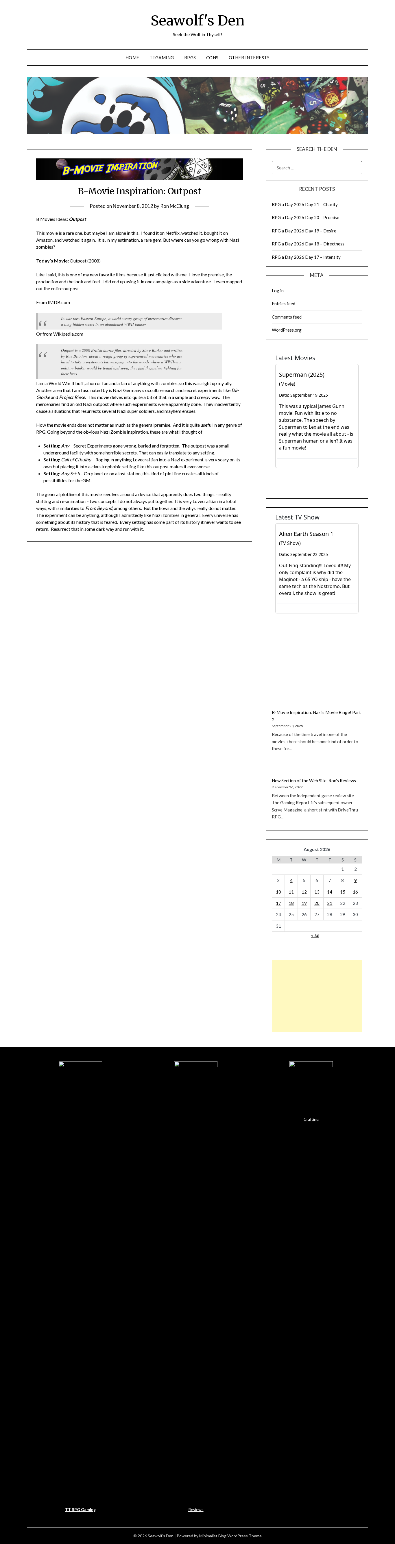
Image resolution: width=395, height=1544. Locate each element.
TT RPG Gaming (80, 1509)
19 (304, 903)
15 (342, 891)
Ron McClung (174, 206)
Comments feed (287, 316)
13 (317, 891)
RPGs (190, 57)
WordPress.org (287, 329)
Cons (212, 57)
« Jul (315, 935)
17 (278, 903)
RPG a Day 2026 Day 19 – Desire (304, 230)
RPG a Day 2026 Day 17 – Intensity (306, 257)
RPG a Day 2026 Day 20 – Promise (305, 217)
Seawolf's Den (198, 20)
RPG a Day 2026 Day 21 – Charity (305, 204)
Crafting (311, 1119)
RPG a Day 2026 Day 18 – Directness (308, 243)
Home (132, 57)
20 (317, 903)
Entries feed (283, 303)
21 (329, 903)
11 (291, 891)
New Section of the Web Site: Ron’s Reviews (314, 780)
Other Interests (249, 57)
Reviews (196, 1509)
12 (304, 891)
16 (355, 891)
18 (291, 903)
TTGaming (161, 57)
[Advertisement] (317, 996)
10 (278, 891)
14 (329, 891)
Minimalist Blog (212, 1535)
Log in (278, 290)
